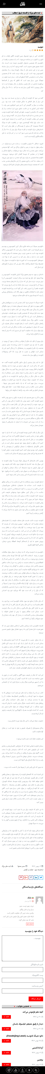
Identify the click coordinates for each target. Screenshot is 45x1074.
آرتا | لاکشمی (37, 1048)
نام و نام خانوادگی (37, 964)
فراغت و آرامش (28, 870)
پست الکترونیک (37, 975)
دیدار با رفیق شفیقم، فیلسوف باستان (27, 1024)
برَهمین (40, 1060)
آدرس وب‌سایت (37, 986)
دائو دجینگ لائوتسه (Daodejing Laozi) (24, 1036)
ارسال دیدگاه (35, 999)
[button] (42, 50)
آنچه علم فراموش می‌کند (32, 1012)
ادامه (7, 1017)
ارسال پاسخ (30, 924)
